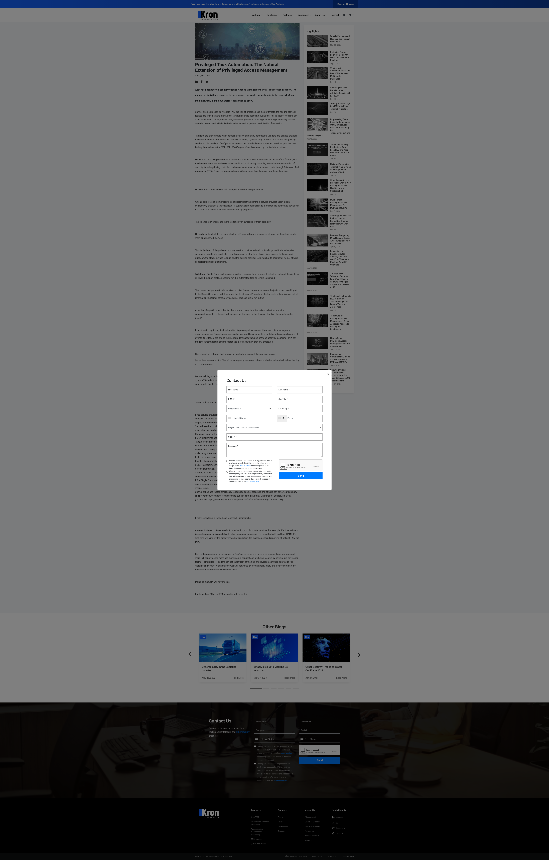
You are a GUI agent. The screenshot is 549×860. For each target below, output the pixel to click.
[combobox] (282, 418)
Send (301, 475)
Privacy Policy (245, 466)
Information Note (252, 482)
